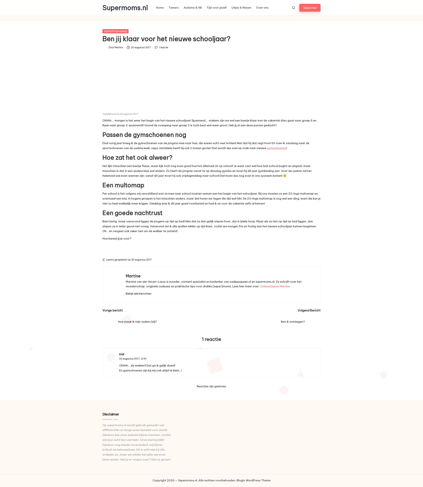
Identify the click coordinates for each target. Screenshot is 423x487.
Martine (133, 275)
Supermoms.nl (125, 7)
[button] (310, 8)
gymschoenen (276, 148)
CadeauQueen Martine (275, 286)
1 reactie (163, 47)
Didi (121, 354)
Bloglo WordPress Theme (254, 480)
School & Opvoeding (115, 31)
